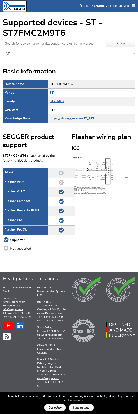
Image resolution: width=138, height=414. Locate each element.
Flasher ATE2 (15, 191)
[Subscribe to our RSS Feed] (7, 336)
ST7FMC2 (57, 101)
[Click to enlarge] (103, 174)
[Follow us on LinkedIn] (20, 325)
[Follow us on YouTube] (8, 325)
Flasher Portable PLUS (22, 210)
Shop (126, 6)
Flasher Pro (13, 220)
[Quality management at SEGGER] (86, 289)
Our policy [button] (55, 407)
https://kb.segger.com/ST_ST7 (72, 118)
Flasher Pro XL (16, 229)
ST (52, 92)
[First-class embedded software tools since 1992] (86, 329)
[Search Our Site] (81, 6)
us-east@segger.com (49, 313)
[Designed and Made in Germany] (120, 329)
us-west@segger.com (49, 335)
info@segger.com (13, 309)
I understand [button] (81, 407)
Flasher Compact (17, 201)
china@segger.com (48, 378)
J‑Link (9, 172)
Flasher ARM (14, 182)
